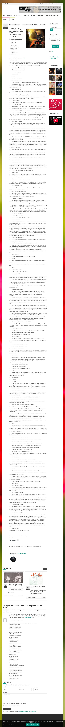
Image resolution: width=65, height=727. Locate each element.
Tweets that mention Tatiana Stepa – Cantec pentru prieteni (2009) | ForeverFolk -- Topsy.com (24, 610)
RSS (52, 51)
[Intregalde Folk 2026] (59, 85)
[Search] (51, 29)
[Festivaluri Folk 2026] (52, 71)
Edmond (11, 620)
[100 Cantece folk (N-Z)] (59, 78)
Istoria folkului (52, 3)
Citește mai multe (34, 724)
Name (4, 686)
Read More (20, 595)
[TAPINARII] (59, 71)
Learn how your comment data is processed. (27, 711)
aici (24, 58)
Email (19, 686)
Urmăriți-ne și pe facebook (54, 57)
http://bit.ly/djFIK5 (28, 617)
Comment (5, 692)
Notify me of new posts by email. (12, 705)
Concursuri (26, 15)
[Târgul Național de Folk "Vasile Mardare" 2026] (52, 85)
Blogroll (57, 3)
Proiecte (5, 19)
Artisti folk (17, 15)
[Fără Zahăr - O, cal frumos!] (52, 91)
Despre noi (36, 3)
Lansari (33, 15)
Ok (27, 724)
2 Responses (29, 546)
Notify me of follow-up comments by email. (15, 703)
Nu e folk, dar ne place (52, 15)
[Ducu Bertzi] (59, 91)
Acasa (31, 3)
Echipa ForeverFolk (43, 3)
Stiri (11, 19)
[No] (63, 723)
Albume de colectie (7, 15)
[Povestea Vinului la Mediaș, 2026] (52, 78)
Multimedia (40, 15)
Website (35, 686)
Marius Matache (37, 546)
